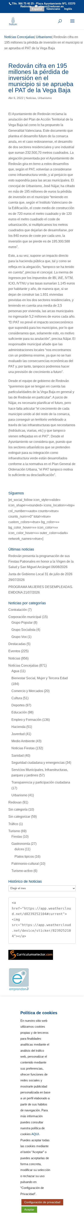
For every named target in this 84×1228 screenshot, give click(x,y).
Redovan (15, 802)
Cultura (16, 698)
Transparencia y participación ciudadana (40, 782)
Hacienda (18, 727)
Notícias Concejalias (23, 665)
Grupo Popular (22, 622)
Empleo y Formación (26, 719)
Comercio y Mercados (27, 691)
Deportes (18, 705)
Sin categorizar (19, 816)
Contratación (17, 609)
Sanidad (17, 755)
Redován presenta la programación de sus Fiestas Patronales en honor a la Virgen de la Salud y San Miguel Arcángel (41, 561)
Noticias (31, 98)
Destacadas (17, 644)
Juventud (18, 734)
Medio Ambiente (23, 741)
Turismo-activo (22, 870)
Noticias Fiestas (23, 748)
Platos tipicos (24, 856)
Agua (15, 671)
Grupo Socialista (23, 629)
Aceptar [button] (29, 1209)
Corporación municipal (24, 617)
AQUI (35, 1134)
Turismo (14, 831)
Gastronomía (20, 843)
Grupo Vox (19, 637)
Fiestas (16, 836)
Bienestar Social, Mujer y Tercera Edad (39, 678)
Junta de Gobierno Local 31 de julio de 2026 (40, 574)
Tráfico (13, 824)
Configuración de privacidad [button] (42, 1202)
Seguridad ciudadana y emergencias (38, 762)
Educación (19, 712)
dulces (19, 849)
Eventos (14, 651)
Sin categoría (18, 809)
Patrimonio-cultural (25, 863)
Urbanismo (45, 98)
